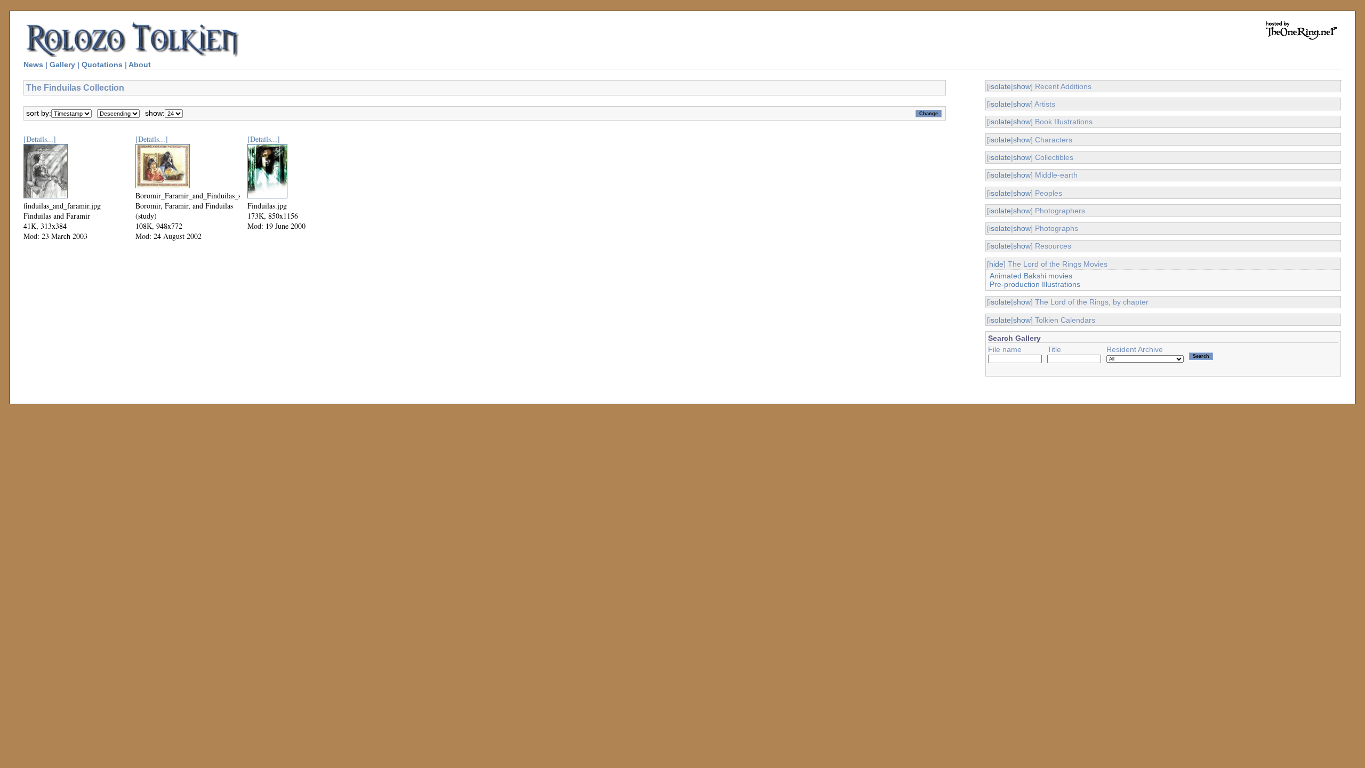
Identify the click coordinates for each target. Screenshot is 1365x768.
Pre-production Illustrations (1035, 284)
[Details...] (39, 139)
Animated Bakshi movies (1031, 275)
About (140, 64)
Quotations (102, 64)
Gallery (62, 64)
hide (996, 264)
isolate (1000, 86)
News (33, 64)
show (1022, 86)
